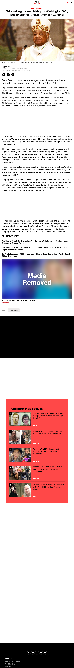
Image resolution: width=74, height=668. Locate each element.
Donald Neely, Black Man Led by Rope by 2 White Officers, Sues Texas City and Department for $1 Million (34, 248)
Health (36, 443)
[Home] (37, 2)
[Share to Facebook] (3, 75)
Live (70, 2)
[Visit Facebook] (29, 653)
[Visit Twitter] (33, 653)
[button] (37, 279)
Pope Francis (13, 310)
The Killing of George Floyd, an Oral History (20, 300)
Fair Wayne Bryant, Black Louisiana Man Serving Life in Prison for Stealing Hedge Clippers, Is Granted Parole (35, 242)
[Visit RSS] (45, 653)
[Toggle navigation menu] (3, 2)
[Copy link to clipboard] (13, 75)
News (35, 496)
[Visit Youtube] (41, 653)
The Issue (5, 302)
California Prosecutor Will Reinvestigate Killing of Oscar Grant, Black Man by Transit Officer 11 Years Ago (36, 255)
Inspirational (37, 8)
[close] (72, 318)
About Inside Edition (12, 662)
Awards (8, 666)
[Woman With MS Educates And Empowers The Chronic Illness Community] (37, 455)
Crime (35, 425)
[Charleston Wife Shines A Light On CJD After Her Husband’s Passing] (37, 437)
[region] (37, 279)
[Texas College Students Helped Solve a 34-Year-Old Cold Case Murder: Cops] (37, 490)
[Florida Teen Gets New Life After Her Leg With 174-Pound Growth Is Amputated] (37, 473)
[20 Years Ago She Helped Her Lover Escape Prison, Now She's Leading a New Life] (37, 419)
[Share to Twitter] (8, 75)
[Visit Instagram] (37, 653)
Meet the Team (10, 664)
